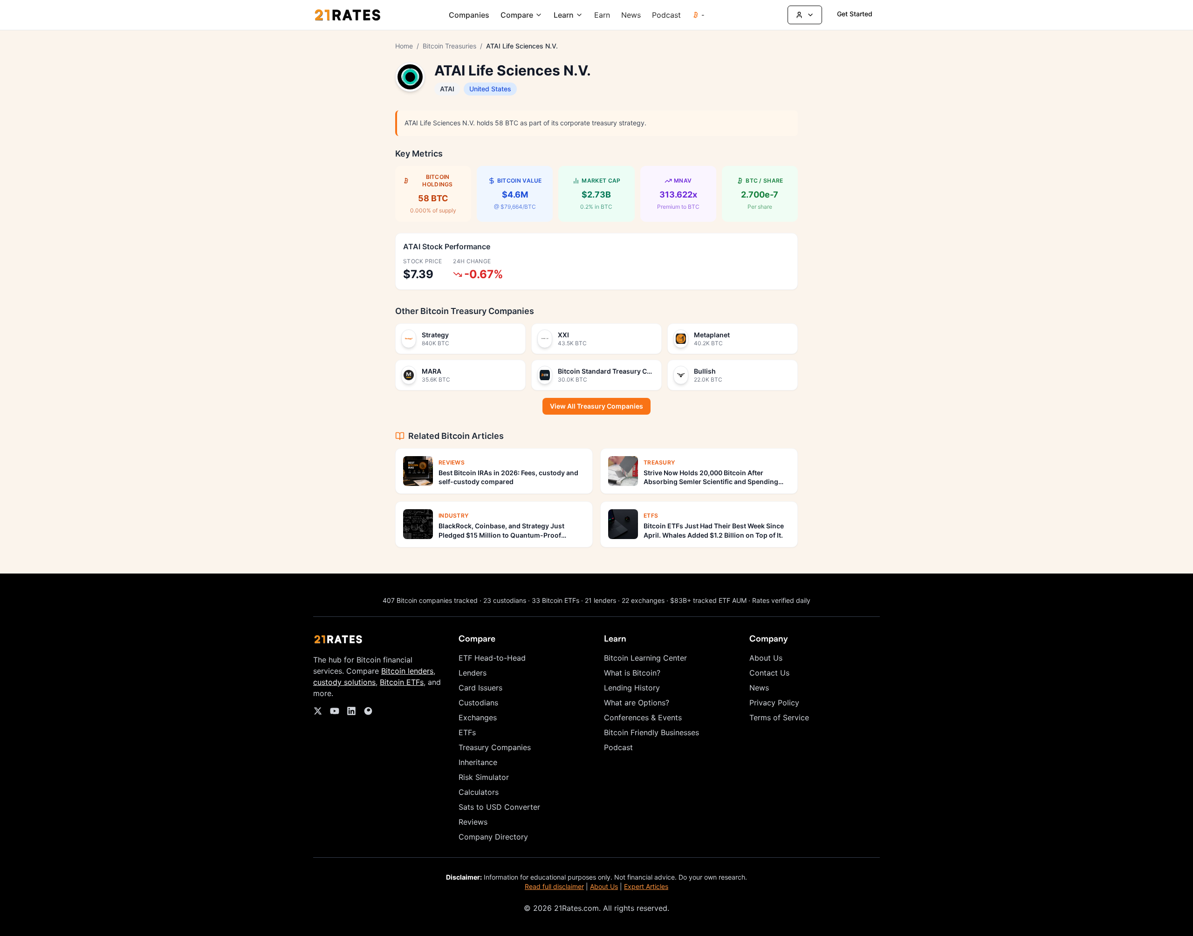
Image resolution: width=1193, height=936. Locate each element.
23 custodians (504, 600)
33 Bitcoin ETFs (555, 600)
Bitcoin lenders (407, 671)
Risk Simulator (484, 777)
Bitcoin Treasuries (449, 46)
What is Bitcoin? (632, 672)
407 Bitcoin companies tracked (430, 600)
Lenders (473, 672)
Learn (564, 15)
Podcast (666, 15)
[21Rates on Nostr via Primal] (368, 711)
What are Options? (636, 702)
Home (404, 46)
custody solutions (344, 682)
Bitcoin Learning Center (645, 658)
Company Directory (493, 836)
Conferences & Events (643, 717)
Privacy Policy (774, 702)
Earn (602, 15)
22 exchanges (643, 600)
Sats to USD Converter (499, 807)
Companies (469, 15)
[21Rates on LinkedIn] (351, 711)
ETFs (467, 732)
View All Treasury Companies (596, 406)
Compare (517, 15)
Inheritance (478, 762)
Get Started (854, 14)
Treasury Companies (495, 747)
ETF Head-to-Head (492, 658)
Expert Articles (646, 886)
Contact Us (769, 672)
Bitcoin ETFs (402, 682)
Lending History (632, 687)
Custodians (478, 702)
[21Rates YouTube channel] (334, 711)
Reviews (473, 822)
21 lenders (600, 600)
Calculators (479, 792)
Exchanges (478, 717)
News (631, 15)
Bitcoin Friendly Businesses (651, 732)
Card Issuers (480, 687)
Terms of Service (779, 717)
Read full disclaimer (554, 886)
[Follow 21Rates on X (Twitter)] (317, 711)
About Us (765, 658)
